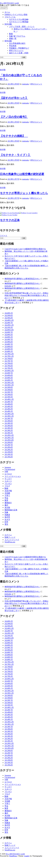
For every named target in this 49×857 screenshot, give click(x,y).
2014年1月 (9, 411)
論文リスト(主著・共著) (18, 53)
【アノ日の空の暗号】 (14, 116)
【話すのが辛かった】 (14, 97)
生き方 (7, 519)
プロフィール (10, 17)
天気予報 (8, 491)
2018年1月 (9, 351)
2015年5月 (9, 397)
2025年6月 (9, 315)
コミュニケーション (13, 476)
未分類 (2, 70)
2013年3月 (9, 428)
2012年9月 (9, 442)
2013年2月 (9, 430)
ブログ (7, 486)
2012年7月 (9, 445)
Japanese (8, 467)
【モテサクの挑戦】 (14, 135)
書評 (6, 505)
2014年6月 (9, 404)
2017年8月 (9, 359)
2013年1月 (9, 433)
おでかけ (8, 474)
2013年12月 (9, 414)
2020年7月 (9, 332)
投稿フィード (10, 537)
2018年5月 (9, 349)
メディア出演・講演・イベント (22, 26)
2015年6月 (9, 395)
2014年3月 (9, 407)
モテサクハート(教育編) (18, 22)
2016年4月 (9, 375)
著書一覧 (12, 38)
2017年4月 (9, 366)
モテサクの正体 (10, 220)
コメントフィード (12, 540)
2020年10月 (9, 330)
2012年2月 (9, 450)
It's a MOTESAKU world (9, 3)
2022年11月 (9, 325)
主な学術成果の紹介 (17, 43)
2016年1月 (9, 380)
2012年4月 (9, 447)
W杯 (6, 472)
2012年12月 (9, 435)
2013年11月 (9, 416)
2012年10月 (9, 440)
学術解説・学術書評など (19, 48)
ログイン (8, 535)
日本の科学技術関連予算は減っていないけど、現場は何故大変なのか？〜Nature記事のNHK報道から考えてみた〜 (26, 295)
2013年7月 (9, 418)
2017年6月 (9, 363)
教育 (6, 500)
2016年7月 (9, 373)
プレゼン (8, 484)
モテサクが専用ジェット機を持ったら (24, 193)
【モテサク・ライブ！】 (15, 154)
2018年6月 (9, 347)
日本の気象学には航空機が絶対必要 (22, 173)
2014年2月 (9, 409)
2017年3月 (9, 368)
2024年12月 (9, 320)
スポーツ (8, 481)
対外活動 (8, 24)
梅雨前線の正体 (11, 510)
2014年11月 (9, 399)
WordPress (13, 856)
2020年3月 (9, 335)
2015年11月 (9, 385)
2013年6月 (9, 421)
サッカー (8, 479)
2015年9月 (9, 387)
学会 (6, 498)
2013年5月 (9, 423)
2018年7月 (9, 344)
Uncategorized (10, 469)
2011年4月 (9, 457)
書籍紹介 (8, 503)
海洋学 (7, 517)
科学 (6, 522)
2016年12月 (9, 371)
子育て (7, 495)
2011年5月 (9, 454)
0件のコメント (36, 84)
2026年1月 (9, 313)
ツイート (3, 235)
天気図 (7, 493)
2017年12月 (9, 354)
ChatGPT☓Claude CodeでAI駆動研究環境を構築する (25, 249)
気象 (6, 512)
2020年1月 (9, 337)
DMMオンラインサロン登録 (16, 15)
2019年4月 (9, 342)
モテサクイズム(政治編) (18, 19)
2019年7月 (9, 339)
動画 (11, 34)
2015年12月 (9, 383)
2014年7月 (9, 402)
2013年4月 (9, 426)
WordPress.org (10, 542)
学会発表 (12, 46)
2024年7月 (9, 323)
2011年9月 (9, 452)
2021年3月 (9, 327)
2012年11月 (9, 438)
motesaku (8, 286)
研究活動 (8, 41)
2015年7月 (9, 392)
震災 (6, 524)
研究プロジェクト (16, 50)
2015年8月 (9, 390)
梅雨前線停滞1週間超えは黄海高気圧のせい (22, 279)
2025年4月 (9, 318)
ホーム (7, 12)
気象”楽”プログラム (17, 36)
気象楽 (7, 515)
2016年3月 (9, 378)
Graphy (27, 856)
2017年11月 (9, 356)
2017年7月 (9, 361)
